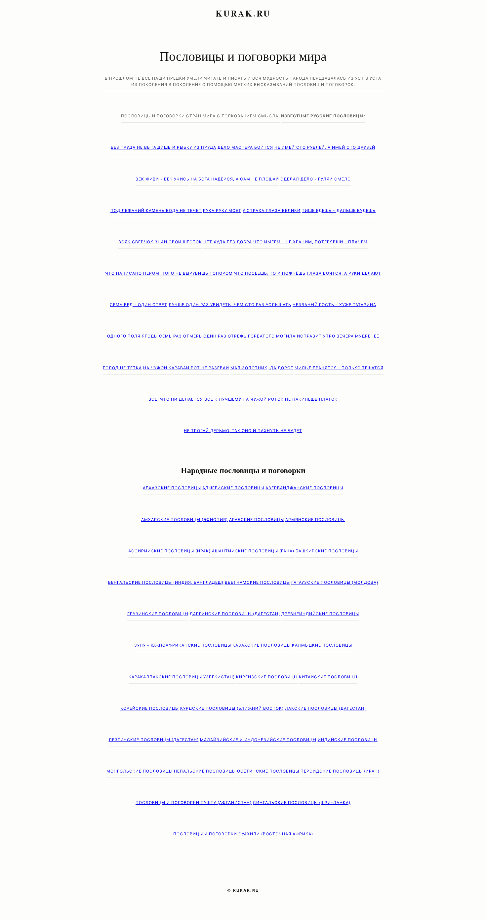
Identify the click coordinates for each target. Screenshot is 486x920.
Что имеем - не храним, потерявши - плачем (310, 241)
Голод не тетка (122, 367)
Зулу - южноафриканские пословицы (182, 645)
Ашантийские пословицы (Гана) (253, 550)
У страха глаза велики (272, 210)
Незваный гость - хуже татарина (334, 304)
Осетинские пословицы (268, 771)
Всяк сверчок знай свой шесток (160, 241)
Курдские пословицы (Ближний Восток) (232, 708)
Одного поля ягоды (132, 336)
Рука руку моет (222, 210)
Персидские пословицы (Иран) (340, 771)
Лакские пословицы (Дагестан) (325, 708)
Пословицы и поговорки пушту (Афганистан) (194, 802)
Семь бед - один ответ (138, 304)
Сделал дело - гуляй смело (315, 179)
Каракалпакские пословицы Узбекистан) (182, 676)
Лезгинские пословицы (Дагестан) (154, 739)
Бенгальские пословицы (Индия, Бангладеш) (165, 582)
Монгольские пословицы (139, 771)
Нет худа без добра (227, 241)
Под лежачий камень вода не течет (156, 210)
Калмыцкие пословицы (322, 645)
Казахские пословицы (261, 645)
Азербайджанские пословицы (304, 487)
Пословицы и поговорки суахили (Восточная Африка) (243, 833)
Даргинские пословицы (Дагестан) (235, 613)
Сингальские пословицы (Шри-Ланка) (301, 802)
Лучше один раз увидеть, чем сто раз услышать (230, 304)
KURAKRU (243, 13)
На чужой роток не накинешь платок (290, 399)
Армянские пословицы (315, 519)
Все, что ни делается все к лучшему (194, 399)
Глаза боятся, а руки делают (344, 273)
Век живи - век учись (162, 179)
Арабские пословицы (256, 519)
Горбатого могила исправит (285, 336)
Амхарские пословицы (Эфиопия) (184, 519)
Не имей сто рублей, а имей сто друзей (324, 147)
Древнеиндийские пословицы (320, 613)
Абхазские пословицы (172, 487)
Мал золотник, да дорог (261, 367)
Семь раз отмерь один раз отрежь (203, 336)
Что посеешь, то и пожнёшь (269, 273)
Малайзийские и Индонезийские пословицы (258, 739)
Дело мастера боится (245, 147)
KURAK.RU (246, 890)
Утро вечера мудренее (351, 336)
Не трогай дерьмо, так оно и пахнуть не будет (243, 430)
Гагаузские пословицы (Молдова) (334, 582)
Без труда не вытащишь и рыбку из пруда (163, 147)
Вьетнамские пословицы (257, 582)
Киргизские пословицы (267, 676)
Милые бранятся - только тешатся (339, 367)
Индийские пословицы (348, 739)
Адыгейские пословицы (233, 487)
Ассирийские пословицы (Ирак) (169, 550)
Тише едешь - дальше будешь (339, 210)
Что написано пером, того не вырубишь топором (169, 273)
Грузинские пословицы (157, 613)
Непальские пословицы (205, 771)
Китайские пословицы (328, 676)
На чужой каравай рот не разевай (186, 367)
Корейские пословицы (149, 708)
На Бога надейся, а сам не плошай (235, 179)
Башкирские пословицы (327, 550)
